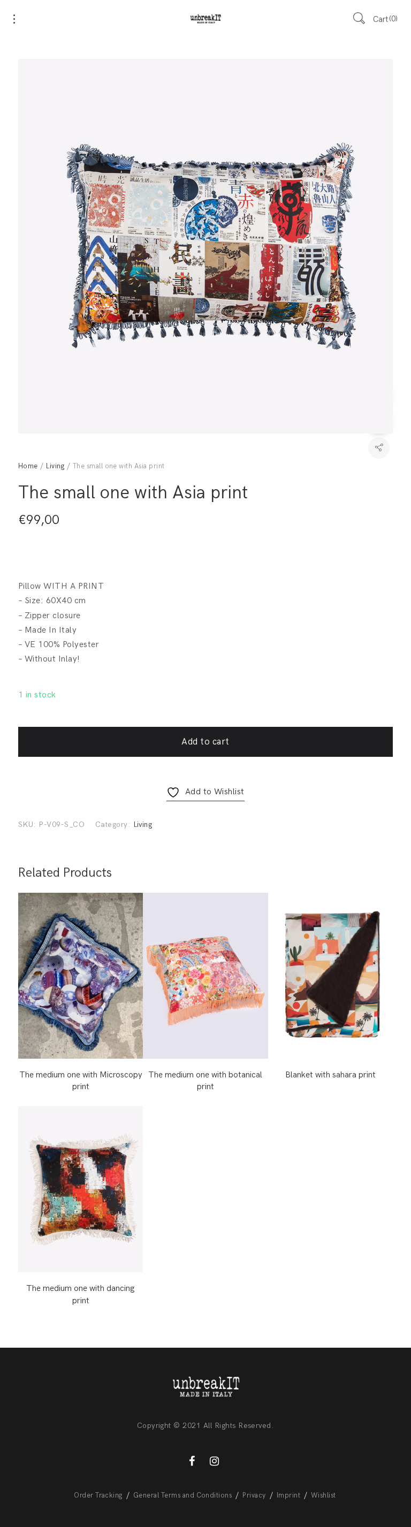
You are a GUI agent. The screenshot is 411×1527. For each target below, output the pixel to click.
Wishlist (323, 1495)
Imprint (288, 1495)
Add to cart (205, 741)
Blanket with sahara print (330, 1075)
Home (28, 466)
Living (55, 466)
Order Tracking (98, 1495)
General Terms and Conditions (182, 1495)
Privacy (253, 1495)
